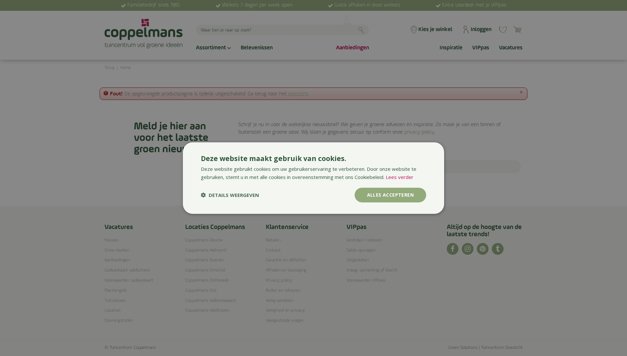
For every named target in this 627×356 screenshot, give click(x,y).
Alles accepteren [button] (390, 195)
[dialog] (313, 178)
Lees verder (399, 177)
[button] (230, 195)
